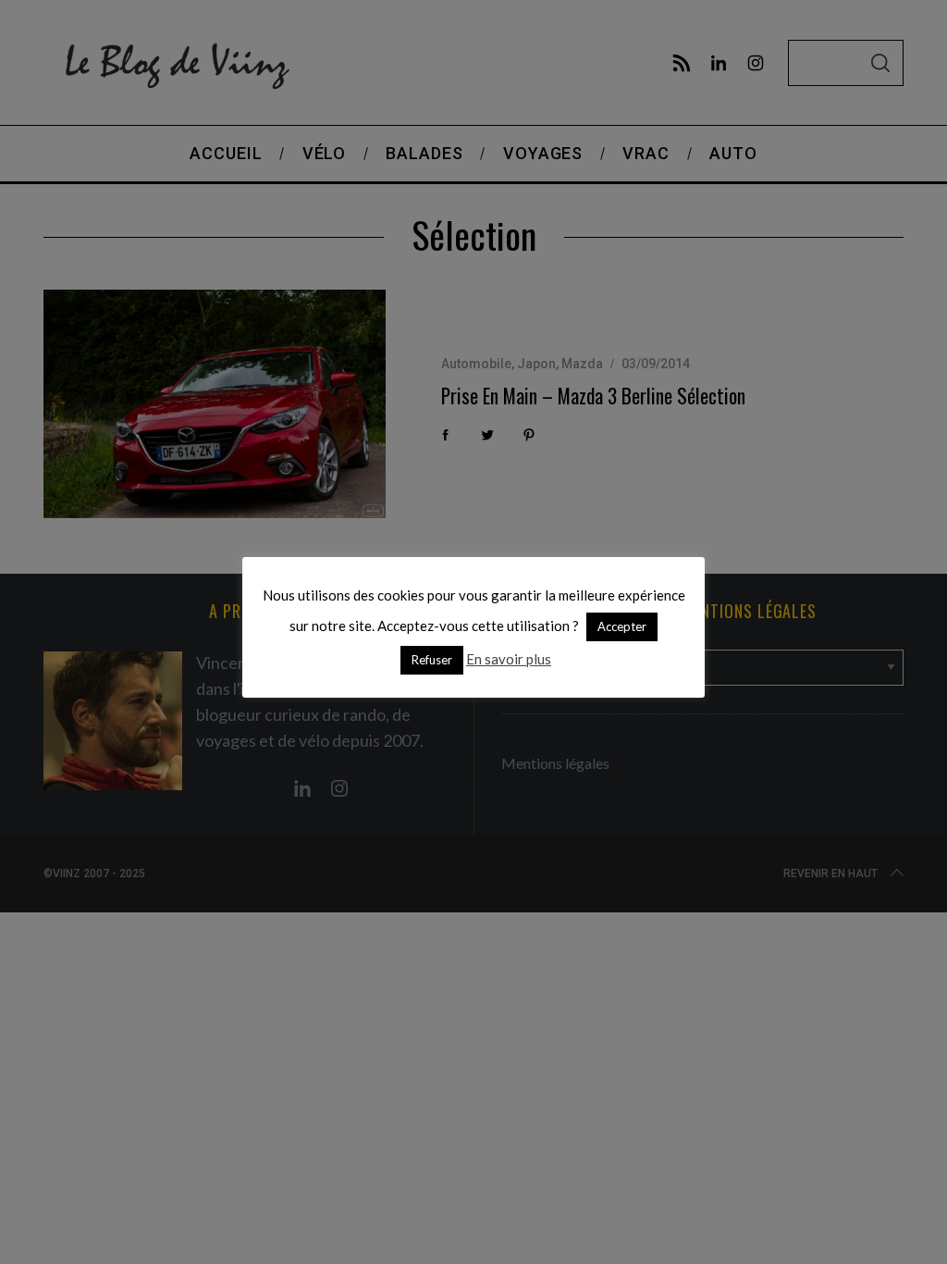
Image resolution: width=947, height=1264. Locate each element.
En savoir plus (508, 659)
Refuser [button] (432, 659)
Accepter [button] (621, 626)
